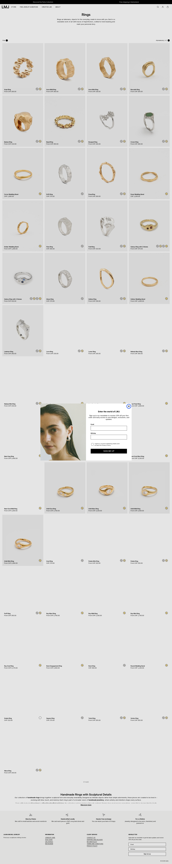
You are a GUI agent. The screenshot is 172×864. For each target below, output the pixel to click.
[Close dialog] (129, 406)
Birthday (93, 433)
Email (92, 424)
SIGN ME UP (108, 451)
